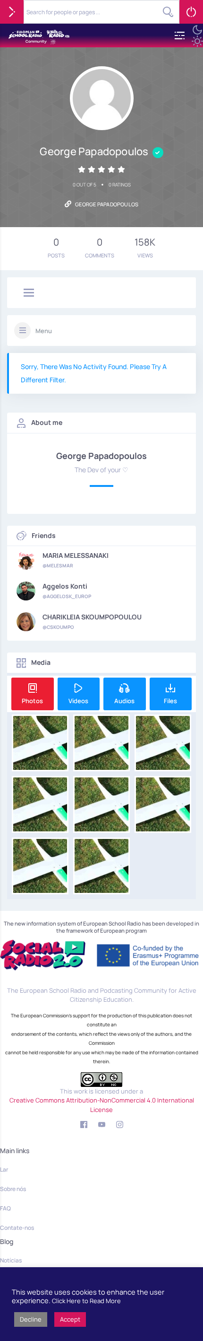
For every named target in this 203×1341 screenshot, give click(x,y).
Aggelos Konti (64, 586)
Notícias (11, 1260)
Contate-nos (17, 1228)
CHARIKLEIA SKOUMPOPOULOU (92, 617)
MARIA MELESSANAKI (75, 555)
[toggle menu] (29, 293)
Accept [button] (70, 1319)
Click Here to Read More (86, 1301)
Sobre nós (13, 1189)
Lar (4, 1169)
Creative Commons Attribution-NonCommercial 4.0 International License (101, 1105)
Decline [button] (31, 1319)
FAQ (5, 1208)
